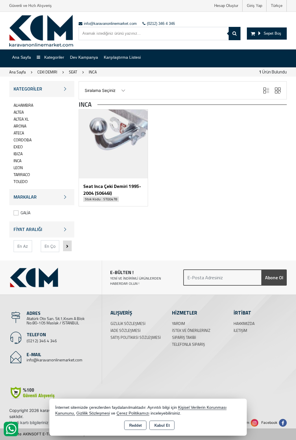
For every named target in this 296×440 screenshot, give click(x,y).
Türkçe (276, 5)
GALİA (25, 213)
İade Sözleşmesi (125, 330)
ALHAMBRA (23, 105)
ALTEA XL (21, 119)
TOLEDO (21, 181)
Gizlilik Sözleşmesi (127, 323)
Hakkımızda (244, 323)
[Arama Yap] (234, 33)
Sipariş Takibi (184, 337)
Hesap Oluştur (226, 5)
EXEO (18, 147)
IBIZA (18, 154)
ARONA (20, 126)
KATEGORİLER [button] (28, 88)
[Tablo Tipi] (266, 90)
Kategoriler (53, 57)
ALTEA (19, 112)
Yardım (178, 323)
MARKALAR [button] (25, 196)
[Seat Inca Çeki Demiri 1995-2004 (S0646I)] (113, 144)
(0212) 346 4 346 (42, 341)
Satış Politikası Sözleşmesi (135, 337)
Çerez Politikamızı (132, 413)
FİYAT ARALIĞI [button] (28, 229)
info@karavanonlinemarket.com (54, 360)
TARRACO (22, 174)
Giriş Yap (254, 5)
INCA (17, 161)
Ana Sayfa (21, 57)
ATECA (19, 133)
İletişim (240, 330)
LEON (18, 167)
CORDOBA (23, 140)
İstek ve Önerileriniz (191, 330)
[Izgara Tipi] (278, 90)
